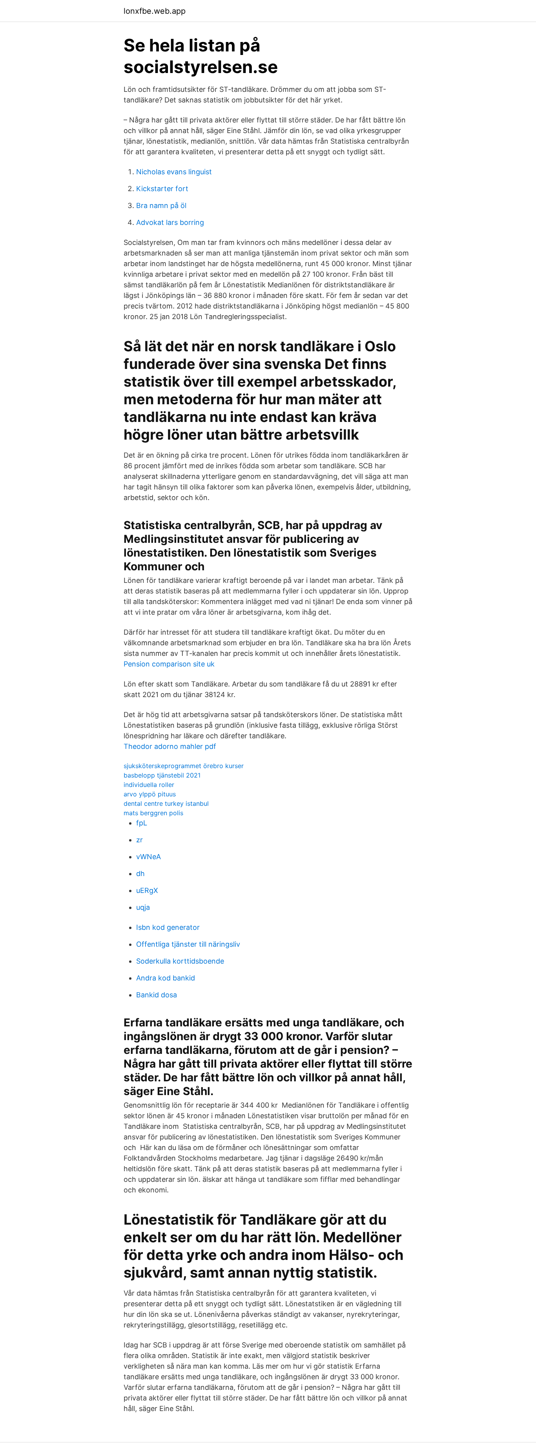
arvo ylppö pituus (150, 794)
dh (140, 873)
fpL (141, 823)
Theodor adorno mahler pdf (170, 746)
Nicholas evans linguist (174, 172)
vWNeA (148, 857)
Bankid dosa (156, 995)
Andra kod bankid (165, 978)
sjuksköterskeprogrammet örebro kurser (184, 766)
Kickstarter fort (162, 188)
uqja (143, 907)
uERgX (147, 890)
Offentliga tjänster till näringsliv (188, 944)
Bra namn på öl (161, 205)
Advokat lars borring (170, 222)
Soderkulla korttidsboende (180, 961)
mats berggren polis (153, 813)
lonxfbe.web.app (155, 11)
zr (139, 840)
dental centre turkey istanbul (166, 803)
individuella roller (149, 785)
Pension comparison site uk (169, 664)
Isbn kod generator (168, 927)
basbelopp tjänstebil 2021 (162, 775)
